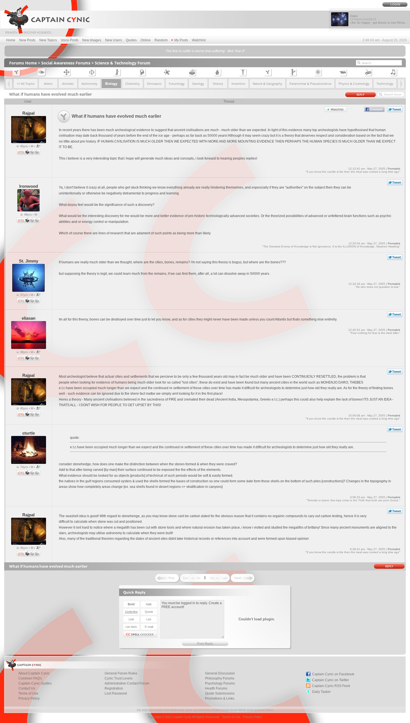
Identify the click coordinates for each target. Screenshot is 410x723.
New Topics (48, 40)
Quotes (131, 40)
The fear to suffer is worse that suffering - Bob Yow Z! (205, 51)
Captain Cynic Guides (35, 683)
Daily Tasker (321, 692)
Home (10, 40)
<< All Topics (26, 83)
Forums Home (23, 63)
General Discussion (220, 673)
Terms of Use (28, 693)
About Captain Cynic (34, 673)
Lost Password (116, 693)
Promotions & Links (219, 698)
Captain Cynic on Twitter (330, 680)
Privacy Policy (29, 698)
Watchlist (199, 40)
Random (161, 40)
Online (146, 40)
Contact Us (26, 688)
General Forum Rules (121, 673)
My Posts (181, 40)
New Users (113, 40)
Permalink (394, 168)
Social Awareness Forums (65, 63)
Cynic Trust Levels (118, 678)
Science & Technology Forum (122, 63)
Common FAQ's (30, 678)
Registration (114, 688)
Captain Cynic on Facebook (333, 674)
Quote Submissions (220, 693)
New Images (91, 40)
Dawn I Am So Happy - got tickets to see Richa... (378, 19)
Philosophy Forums (219, 678)
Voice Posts (69, 40)
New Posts (27, 40)
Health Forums (216, 688)
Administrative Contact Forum (127, 683)
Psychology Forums (220, 683)
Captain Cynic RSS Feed (331, 686)
